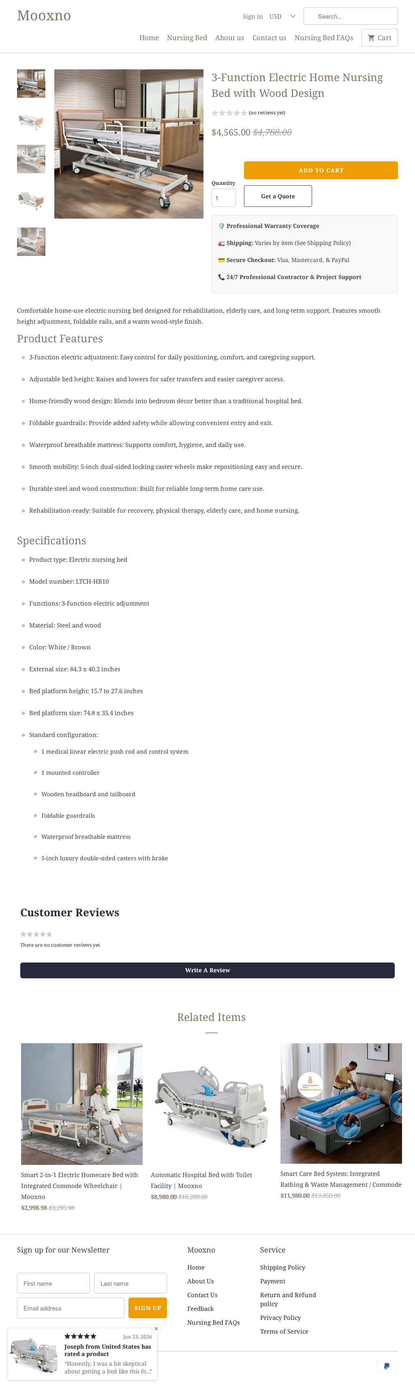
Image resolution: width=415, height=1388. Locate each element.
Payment (272, 1281)
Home (149, 37)
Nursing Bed (187, 37)
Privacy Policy (280, 1317)
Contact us (269, 37)
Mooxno (44, 15)
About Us (200, 1281)
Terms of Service (284, 1331)
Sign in (253, 16)
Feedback (200, 1308)
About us (229, 37)
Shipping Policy (282, 1267)
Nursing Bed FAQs (324, 37)
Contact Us (202, 1295)
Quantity (223, 183)
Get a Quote (278, 196)
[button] (248, 113)
